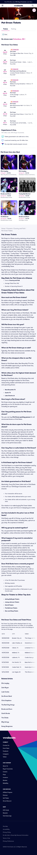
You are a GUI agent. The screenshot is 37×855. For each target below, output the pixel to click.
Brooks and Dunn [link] (6, 709)
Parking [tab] (13, 29)
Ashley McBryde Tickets (12, 599)
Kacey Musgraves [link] (6, 726)
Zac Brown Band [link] (6, 696)
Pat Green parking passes (21, 417)
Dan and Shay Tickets (11, 611)
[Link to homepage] (18, 5)
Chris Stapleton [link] (6, 700)
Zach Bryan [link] (5, 687)
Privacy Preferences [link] (8, 841)
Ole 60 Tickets (9, 605)
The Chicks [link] (4, 718)
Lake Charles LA (10, 395)
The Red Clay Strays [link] (7, 705)
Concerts (9, 228)
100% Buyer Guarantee (20, 2)
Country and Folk (19, 228)
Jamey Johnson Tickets (12, 602)
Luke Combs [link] (5, 692)
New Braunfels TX (10, 389)
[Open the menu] (2, 5)
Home (3, 228)
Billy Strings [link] (5, 722)
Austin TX (8, 392)
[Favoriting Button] (34, 10)
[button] (4, 34)
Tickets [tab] (5, 29)
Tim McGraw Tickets (11, 608)
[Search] (33, 5)
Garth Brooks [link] (5, 713)
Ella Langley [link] (5, 683)
